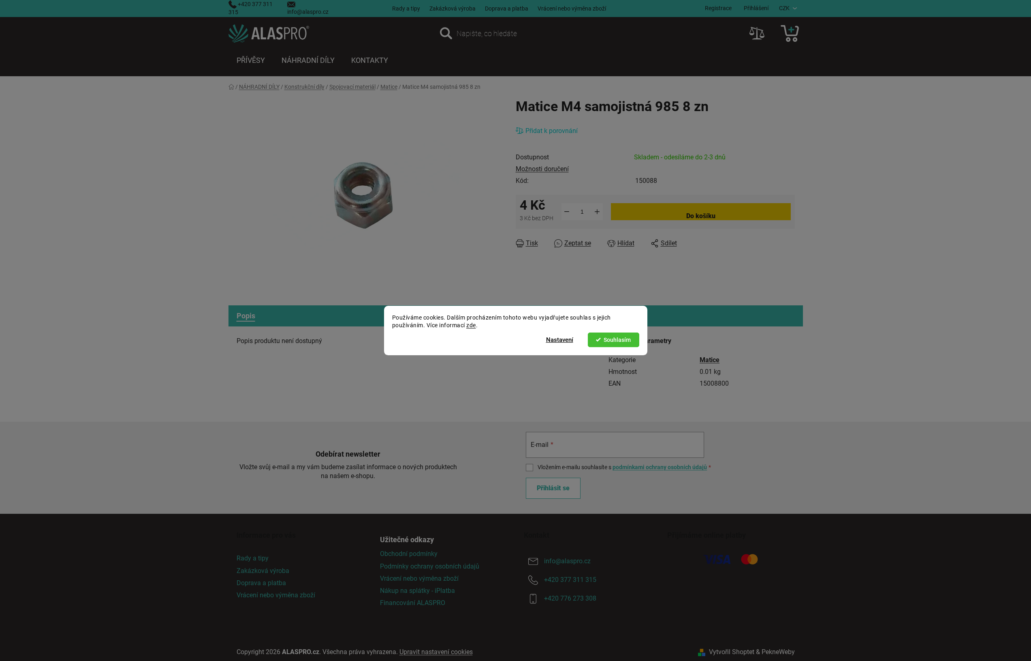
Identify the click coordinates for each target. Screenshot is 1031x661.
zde (471, 325)
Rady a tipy (406, 8)
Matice (709, 360)
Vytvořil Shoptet (731, 652)
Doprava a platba (506, 8)
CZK (784, 8)
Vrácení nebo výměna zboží (572, 8)
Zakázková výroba (452, 8)
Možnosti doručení (542, 169)
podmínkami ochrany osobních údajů (660, 467)
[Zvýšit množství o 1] (597, 212)
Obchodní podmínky (409, 554)
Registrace (718, 8)
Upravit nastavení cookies (436, 652)
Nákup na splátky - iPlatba (417, 590)
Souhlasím (617, 340)
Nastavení (559, 339)
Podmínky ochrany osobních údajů (429, 566)
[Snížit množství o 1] (567, 212)
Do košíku (700, 216)
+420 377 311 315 (570, 580)
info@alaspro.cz (308, 12)
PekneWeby (778, 652)
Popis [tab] (246, 315)
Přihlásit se (553, 488)
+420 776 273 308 (570, 599)
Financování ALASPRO (412, 603)
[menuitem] (250, 60)
